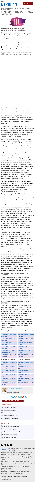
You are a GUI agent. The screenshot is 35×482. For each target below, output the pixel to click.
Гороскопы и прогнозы (7, 8)
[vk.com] (2, 445)
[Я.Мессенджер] (12, 397)
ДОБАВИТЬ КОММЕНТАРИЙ (12, 401)
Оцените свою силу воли (10, 437)
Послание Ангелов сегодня (10, 415)
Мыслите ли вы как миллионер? (12, 432)
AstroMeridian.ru (13, 448)
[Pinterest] (23, 397)
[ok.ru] (8, 445)
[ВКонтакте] (14, 397)
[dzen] (11, 445)
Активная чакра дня (9, 412)
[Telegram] (19, 397)
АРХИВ (16, 8)
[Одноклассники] (16, 397)
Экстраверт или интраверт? (10, 434)
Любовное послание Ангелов (11, 418)
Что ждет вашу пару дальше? (11, 429)
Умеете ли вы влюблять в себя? (12, 426)
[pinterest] (5, 445)
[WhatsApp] (21, 397)
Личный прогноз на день (10, 410)
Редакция (4, 476)
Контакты (9, 476)
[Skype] (26, 397)
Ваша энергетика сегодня (10, 407)
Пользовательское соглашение (20, 476)
